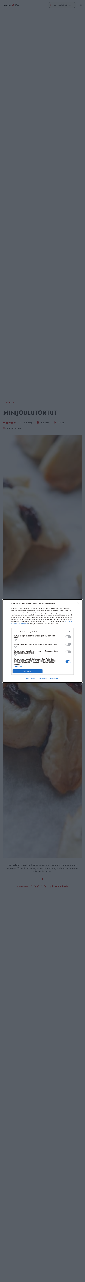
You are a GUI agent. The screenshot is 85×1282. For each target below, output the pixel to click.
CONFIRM (27, 671)
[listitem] (42, 632)
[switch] (68, 636)
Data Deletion (30, 678)
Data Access (42, 678)
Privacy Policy (54, 678)
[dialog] (42, 641)
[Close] (78, 604)
